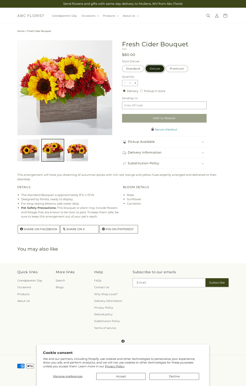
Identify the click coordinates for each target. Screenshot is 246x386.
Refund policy (103, 314)
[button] (90, 16)
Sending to (135, 98)
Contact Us (101, 287)
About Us (23, 301)
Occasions (24, 287)
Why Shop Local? (106, 294)
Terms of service (105, 328)
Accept (121, 376)
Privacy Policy (115, 366)
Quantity (128, 76)
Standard (133, 68)
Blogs (60, 287)
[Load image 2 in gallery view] (53, 150)
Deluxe (155, 68)
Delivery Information (108, 301)
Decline (174, 376)
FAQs (97, 280)
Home (21, 31)
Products (23, 294)
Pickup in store (154, 91)
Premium (177, 68)
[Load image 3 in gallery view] (77, 150)
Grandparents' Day (29, 280)
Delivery (133, 91)
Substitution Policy (107, 321)
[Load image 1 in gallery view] (28, 150)
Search (60, 280)
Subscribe (217, 282)
